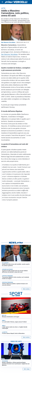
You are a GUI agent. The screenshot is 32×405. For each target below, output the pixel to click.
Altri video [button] (27, 369)
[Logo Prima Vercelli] (16, 2)
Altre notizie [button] (26, 289)
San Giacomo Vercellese (9, 54)
